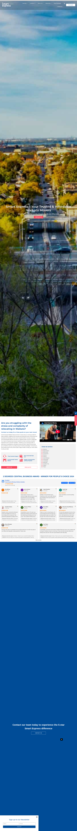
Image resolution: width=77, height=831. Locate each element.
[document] (38, 415)
